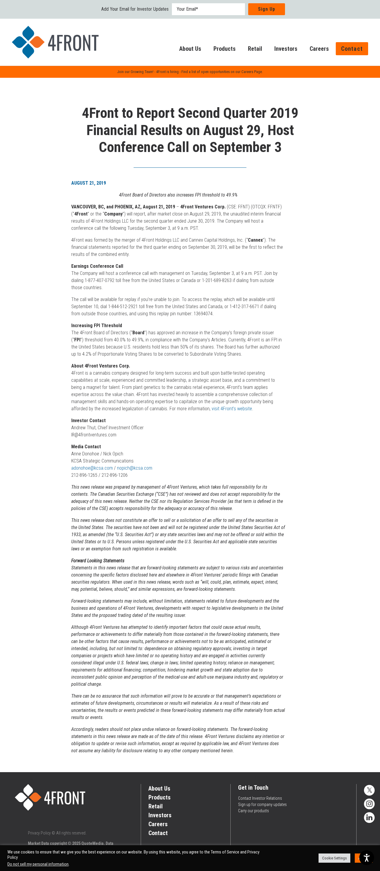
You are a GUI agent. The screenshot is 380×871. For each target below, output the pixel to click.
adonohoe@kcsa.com (92, 468)
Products (224, 48)
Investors (285, 48)
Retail (255, 48)
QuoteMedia (92, 843)
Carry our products (253, 810)
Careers (319, 48)
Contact (352, 48)
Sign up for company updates (262, 804)
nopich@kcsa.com (134, 468)
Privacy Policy (39, 833)
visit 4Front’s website (232, 408)
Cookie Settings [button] (334, 858)
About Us (190, 48)
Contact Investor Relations (260, 798)
